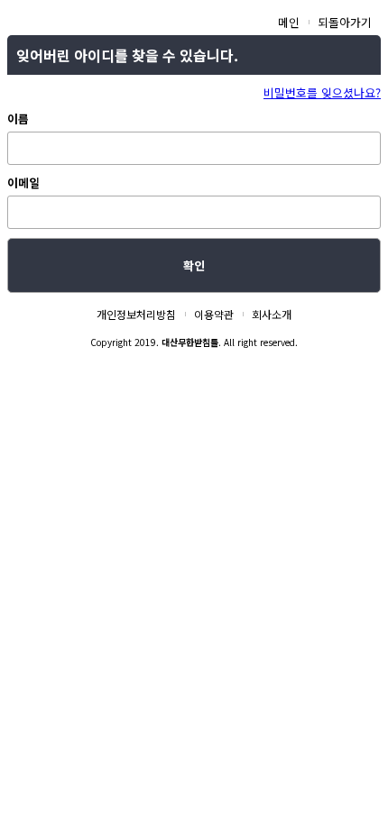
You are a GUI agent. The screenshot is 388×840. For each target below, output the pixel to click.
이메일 (23, 182)
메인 (289, 22)
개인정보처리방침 (136, 314)
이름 (18, 118)
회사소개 (271, 314)
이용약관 (214, 314)
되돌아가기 (345, 22)
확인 (194, 265)
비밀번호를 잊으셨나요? (322, 92)
